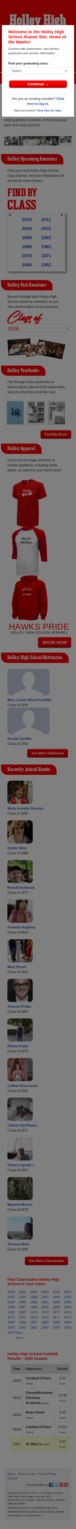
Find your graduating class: (28, 63)
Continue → (38, 84)
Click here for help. (49, 110)
